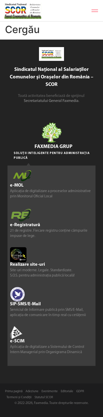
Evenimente (50, 391)
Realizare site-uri (27, 264)
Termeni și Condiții (19, 397)
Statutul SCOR (43, 397)
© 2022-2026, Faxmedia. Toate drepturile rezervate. (51, 403)
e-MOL (17, 185)
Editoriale (67, 391)
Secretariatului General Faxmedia (51, 101)
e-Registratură (25, 225)
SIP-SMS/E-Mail (25, 304)
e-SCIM (17, 341)
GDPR (80, 391)
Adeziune (32, 391)
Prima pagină (13, 391)
